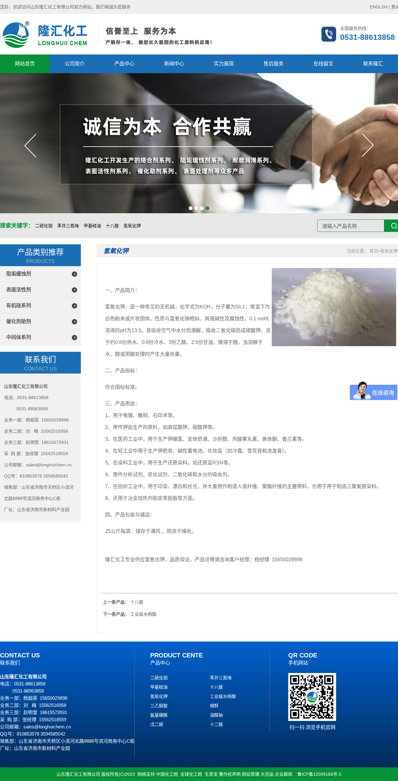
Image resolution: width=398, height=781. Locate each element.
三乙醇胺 (159, 705)
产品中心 (124, 63)
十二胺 (216, 724)
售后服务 (274, 63)
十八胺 (112, 225)
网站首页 (25, 63)
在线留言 (323, 63)
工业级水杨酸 (223, 696)
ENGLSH (378, 6)
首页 (373, 250)
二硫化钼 (44, 225)
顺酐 (214, 705)
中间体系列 (18, 337)
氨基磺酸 (159, 715)
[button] (190, 208)
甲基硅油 (92, 225)
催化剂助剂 (18, 321)
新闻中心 (174, 63)
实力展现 (224, 63)
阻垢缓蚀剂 (18, 273)
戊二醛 (156, 724)
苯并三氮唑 (68, 225)
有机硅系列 (18, 305)
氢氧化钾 (132, 225)
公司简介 (75, 63)
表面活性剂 (18, 289)
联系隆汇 (373, 63)
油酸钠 (216, 715)
